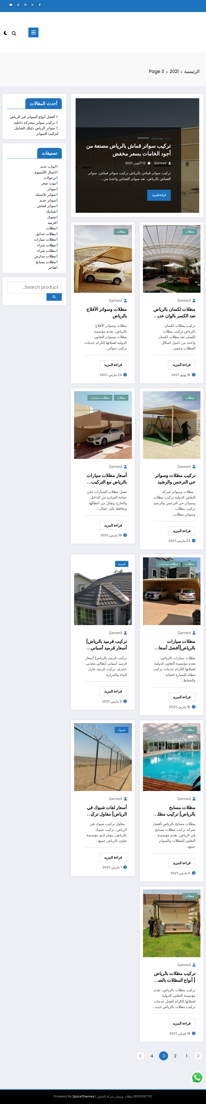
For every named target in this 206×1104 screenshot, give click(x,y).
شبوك (121, 730)
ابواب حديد (48, 166)
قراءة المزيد (159, 195)
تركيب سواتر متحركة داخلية (34, 122)
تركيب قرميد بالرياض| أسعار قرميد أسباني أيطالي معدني (106, 645)
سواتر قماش (157, 138)
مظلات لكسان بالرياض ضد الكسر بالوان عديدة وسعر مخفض (174, 313)
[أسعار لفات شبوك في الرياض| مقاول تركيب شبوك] (103, 756)
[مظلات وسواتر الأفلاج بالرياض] (103, 258)
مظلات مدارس (45, 256)
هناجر (52, 267)
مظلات (189, 231)
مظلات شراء (46, 245)
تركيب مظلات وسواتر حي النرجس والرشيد (175, 478)
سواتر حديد (47, 200)
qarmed (160, 163)
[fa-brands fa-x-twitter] (32, 5)
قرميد (121, 564)
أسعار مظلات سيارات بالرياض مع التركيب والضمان (107, 479)
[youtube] (11, 5)
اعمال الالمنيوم (45, 172)
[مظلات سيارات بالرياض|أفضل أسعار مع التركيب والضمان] (171, 590)
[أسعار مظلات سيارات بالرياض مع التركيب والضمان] (103, 424)
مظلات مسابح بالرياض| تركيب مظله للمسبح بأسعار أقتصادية (175, 811)
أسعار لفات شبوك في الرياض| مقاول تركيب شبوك (107, 811)
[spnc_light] (5, 33)
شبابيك (51, 211)
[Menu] (33, 32)
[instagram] (18, 5)
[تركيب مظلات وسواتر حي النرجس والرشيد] (171, 424)
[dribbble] (25, 5)
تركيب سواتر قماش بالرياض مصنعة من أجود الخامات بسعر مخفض (128, 150)
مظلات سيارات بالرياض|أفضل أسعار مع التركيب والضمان (176, 645)
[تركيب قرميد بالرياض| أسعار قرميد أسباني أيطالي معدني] (103, 590)
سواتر (168, 138)
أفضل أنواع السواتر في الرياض (32, 116)
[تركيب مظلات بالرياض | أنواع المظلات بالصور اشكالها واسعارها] (171, 923)
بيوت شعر (48, 183)
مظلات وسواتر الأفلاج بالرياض (106, 312)
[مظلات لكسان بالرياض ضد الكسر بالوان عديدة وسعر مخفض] (171, 258)
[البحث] (14, 33)
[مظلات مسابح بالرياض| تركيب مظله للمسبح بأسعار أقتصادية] (171, 756)
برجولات (50, 177)
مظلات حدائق (46, 233)
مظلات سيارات (99, 397)
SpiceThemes (83, 1096)
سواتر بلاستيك (45, 194)
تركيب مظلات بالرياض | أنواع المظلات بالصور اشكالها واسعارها (174, 977)
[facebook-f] (39, 5)
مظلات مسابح (46, 261)
